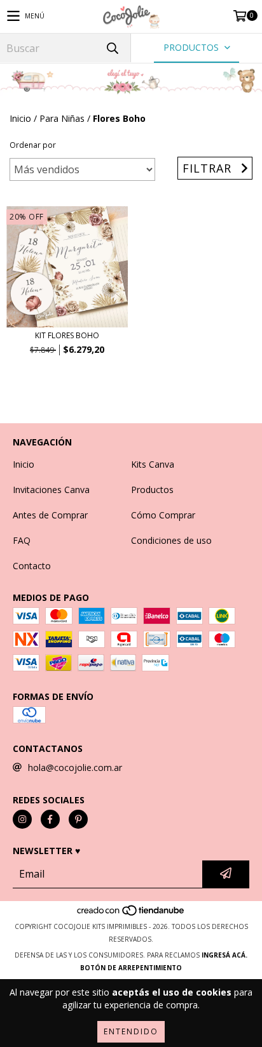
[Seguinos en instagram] (22, 819)
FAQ (22, 540)
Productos (152, 490)
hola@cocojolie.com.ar (75, 767)
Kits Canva (152, 464)
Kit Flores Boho (67, 335)
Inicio (20, 118)
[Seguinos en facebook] (50, 819)
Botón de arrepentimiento (131, 967)
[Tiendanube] (131, 913)
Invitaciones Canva (51, 490)
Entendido (131, 1031)
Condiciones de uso (171, 540)
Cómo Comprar (163, 515)
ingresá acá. (224, 955)
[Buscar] (112, 48)
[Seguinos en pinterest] (78, 819)
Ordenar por (33, 145)
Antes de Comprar (50, 515)
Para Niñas (62, 118)
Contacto (32, 566)
